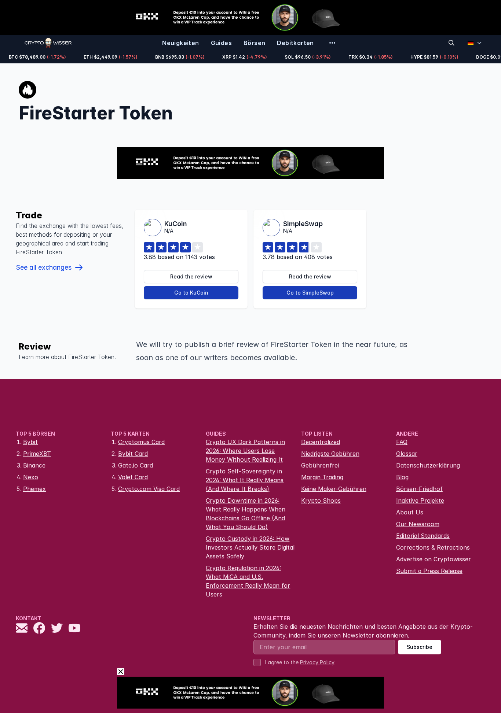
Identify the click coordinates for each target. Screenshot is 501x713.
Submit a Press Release (429, 571)
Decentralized (320, 442)
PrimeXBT (37, 453)
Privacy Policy (317, 662)
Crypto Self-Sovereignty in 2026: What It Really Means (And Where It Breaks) (245, 480)
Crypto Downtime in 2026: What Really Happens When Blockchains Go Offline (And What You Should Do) (245, 514)
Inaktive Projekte (420, 500)
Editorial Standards (423, 535)
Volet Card (133, 477)
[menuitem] (180, 42)
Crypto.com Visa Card (149, 488)
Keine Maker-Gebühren (333, 488)
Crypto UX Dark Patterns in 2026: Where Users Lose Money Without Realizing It (245, 450)
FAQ (401, 442)
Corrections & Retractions (433, 547)
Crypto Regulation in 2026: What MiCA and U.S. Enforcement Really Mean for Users (248, 581)
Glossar (406, 453)
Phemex (34, 488)
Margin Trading (322, 477)
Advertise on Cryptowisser (433, 559)
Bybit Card (133, 453)
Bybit (30, 442)
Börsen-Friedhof (419, 488)
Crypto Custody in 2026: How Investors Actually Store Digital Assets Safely (250, 547)
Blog (402, 477)
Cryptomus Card (141, 442)
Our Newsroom (417, 524)
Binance (34, 465)
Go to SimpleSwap (310, 292)
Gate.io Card (135, 465)
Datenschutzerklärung (428, 465)
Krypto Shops (321, 500)
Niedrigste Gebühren (330, 453)
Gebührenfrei (320, 465)
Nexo (30, 477)
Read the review (191, 276)
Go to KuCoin (191, 292)
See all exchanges (44, 267)
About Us (409, 512)
